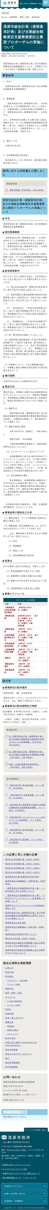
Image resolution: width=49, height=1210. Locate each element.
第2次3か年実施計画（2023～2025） (23, 864)
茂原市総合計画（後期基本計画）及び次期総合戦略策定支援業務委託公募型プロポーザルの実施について (25, 915)
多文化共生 (10, 1038)
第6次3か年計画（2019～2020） (21, 939)
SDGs (8, 1009)
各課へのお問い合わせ (14, 1194)
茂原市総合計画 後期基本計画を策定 (22, 877)
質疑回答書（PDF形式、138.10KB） (27, 190)
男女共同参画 (11, 1050)
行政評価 (9, 1014)
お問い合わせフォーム (13, 1100)
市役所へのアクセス (13, 1186)
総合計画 (35, 17)
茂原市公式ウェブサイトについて (17, 1165)
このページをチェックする (12, 1112)
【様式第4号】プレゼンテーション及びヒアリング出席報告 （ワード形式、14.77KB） (27, 820)
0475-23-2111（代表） (17, 1150)
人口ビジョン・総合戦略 (17, 980)
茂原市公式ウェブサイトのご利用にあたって (21, 1173)
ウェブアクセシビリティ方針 (15, 1169)
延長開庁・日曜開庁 (13, 1201)
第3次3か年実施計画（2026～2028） (23, 859)
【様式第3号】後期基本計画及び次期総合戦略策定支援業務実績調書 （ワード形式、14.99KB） (27, 808)
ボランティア (12, 1034)
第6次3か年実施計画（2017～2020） (23, 868)
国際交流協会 (12, 1030)
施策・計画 (24, 17)
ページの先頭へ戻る (37, 1130)
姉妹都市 (11, 1026)
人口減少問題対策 (14, 1001)
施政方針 (9, 989)
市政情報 (13, 17)
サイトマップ (30, 1178)
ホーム (4, 17)
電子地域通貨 (11, 1067)
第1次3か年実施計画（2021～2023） (23, 872)
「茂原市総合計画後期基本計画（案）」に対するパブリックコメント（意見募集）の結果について (25, 898)
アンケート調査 (13, 984)
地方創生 (9, 976)
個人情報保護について (12, 1178)
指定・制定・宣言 (13, 993)
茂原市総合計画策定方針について (21, 934)
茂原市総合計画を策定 (15, 923)
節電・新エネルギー (14, 1018)
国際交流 (9, 1022)
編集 (24, 1112)
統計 (7, 1058)
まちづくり (10, 997)
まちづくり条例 (13, 1005)
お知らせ (9, 968)
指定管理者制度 (12, 1063)
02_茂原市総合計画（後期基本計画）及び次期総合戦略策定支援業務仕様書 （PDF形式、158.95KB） (26, 755)
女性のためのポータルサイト (18, 1054)
